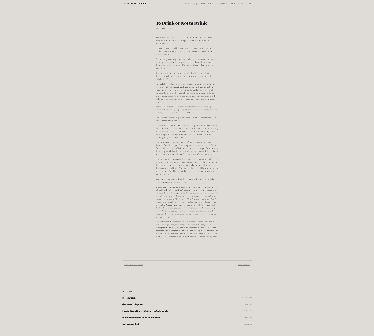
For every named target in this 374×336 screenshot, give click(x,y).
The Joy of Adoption (132, 304)
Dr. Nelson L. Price (134, 3)
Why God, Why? (244, 264)
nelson (163, 28)
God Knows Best (130, 324)
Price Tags (169, 28)
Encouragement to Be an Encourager (141, 317)
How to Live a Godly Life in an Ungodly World (145, 311)
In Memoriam (129, 298)
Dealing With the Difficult (133, 264)
